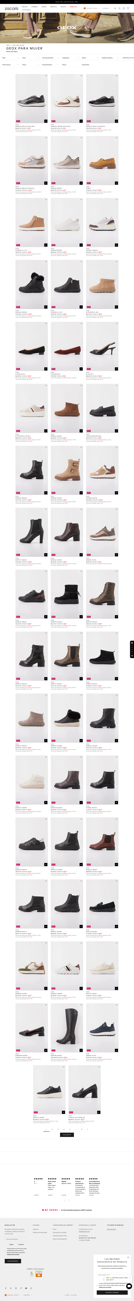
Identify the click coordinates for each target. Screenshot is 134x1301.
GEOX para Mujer (18, 45)
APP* (85, 2)
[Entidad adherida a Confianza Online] (35, 1274)
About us (36, 1229)
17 (81, 1129)
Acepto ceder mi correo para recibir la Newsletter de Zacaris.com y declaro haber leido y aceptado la (113, 1285)
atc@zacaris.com (84, 1231)
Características (47, 65)
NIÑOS (44, 6)
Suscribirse (13, 1261)
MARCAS (53, 6)
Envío (54, 1229)
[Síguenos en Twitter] (11, 1288)
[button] (65, 1200)
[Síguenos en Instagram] (16, 1288)
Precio (64, 65)
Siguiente (67, 1135)
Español (106, 8)
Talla (3, 58)
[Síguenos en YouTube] (26, 1288)
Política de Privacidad (40, 1232)
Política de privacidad (105, 1287)
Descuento (85, 65)
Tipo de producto (47, 58)
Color (24, 58)
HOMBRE (34, 6)
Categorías (65, 58)
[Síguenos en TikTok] (31, 1288)
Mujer (11, 1244)
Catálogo (26, 10)
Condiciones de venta (60, 1236)
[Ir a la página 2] (88, 1129)
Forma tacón (6, 65)
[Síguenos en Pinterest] (21, 1288)
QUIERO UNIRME (112, 1292)
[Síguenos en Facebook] (6, 1288)
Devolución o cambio (59, 1232)
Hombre (21, 1244)
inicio (8, 45)
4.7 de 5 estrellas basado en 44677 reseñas (76, 1210)
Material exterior (107, 58)
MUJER (24, 6)
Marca (84, 58)
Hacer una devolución (60, 1239)
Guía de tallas (111, 1229)
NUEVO (63, 6)
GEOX (17, 124)
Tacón (24, 65)
